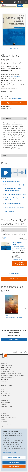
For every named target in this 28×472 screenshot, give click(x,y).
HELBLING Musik (5, 369)
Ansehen (15, 49)
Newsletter (4, 413)
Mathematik (4, 392)
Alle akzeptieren (14, 467)
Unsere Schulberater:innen (8, 417)
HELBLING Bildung (6, 367)
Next (25, 308)
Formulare (4, 421)
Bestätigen (20, 5)
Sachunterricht (5, 395)
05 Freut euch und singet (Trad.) (15, 194)
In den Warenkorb (15, 103)
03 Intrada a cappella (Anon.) (14, 185)
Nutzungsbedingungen (7, 371)
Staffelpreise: (5, 106)
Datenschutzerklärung (9, 452)
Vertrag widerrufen (6, 425)
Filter (4, 230)
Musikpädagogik (5, 393)
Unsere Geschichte (6, 365)
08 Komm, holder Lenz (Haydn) (15, 207)
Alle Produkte (14, 278)
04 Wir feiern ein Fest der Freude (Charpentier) (13, 189)
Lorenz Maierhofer (16, 76)
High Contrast (18, 352)
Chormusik (4, 404)
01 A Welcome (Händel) (12, 181)
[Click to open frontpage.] (2, 2)
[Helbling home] (4, 355)
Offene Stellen (5, 427)
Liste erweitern (9, 212)
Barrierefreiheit (5, 379)
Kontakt (3, 419)
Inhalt (4, 155)
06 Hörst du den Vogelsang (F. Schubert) (14, 199)
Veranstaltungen (5, 415)
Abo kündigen (5, 423)
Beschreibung (7, 118)
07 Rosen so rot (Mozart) (13, 203)
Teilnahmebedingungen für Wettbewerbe (12, 375)
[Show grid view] (3, 238)
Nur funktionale (14, 462)
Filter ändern (15, 273)
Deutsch (3, 388)
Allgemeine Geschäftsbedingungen (11, 373)
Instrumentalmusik (6, 406)
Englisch (3, 390)
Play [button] (6, 172)
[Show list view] (5, 238)
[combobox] (8, 5)
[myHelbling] (19, 2)
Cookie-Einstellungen (14, 458)
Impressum (4, 381)
